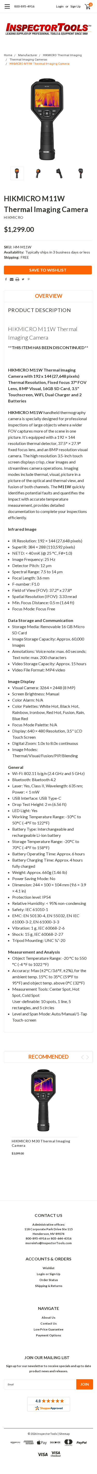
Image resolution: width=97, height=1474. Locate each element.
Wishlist (49, 1268)
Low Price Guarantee (48, 1329)
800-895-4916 (24, 6)
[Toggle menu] (7, 9)
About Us (48, 1317)
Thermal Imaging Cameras (28, 59)
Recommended (48, 1057)
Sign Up (75, 6)
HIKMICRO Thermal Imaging (62, 55)
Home (8, 55)
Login (60, 6)
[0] (84, 6)
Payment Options (48, 1335)
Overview (48, 296)
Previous (9, 119)
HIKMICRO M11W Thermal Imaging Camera (39, 63)
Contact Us (48, 1323)
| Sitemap (64, 1433)
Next (88, 119)
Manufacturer (27, 55)
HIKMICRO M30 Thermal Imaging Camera (41, 1143)
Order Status (48, 1280)
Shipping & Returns (48, 1286)
